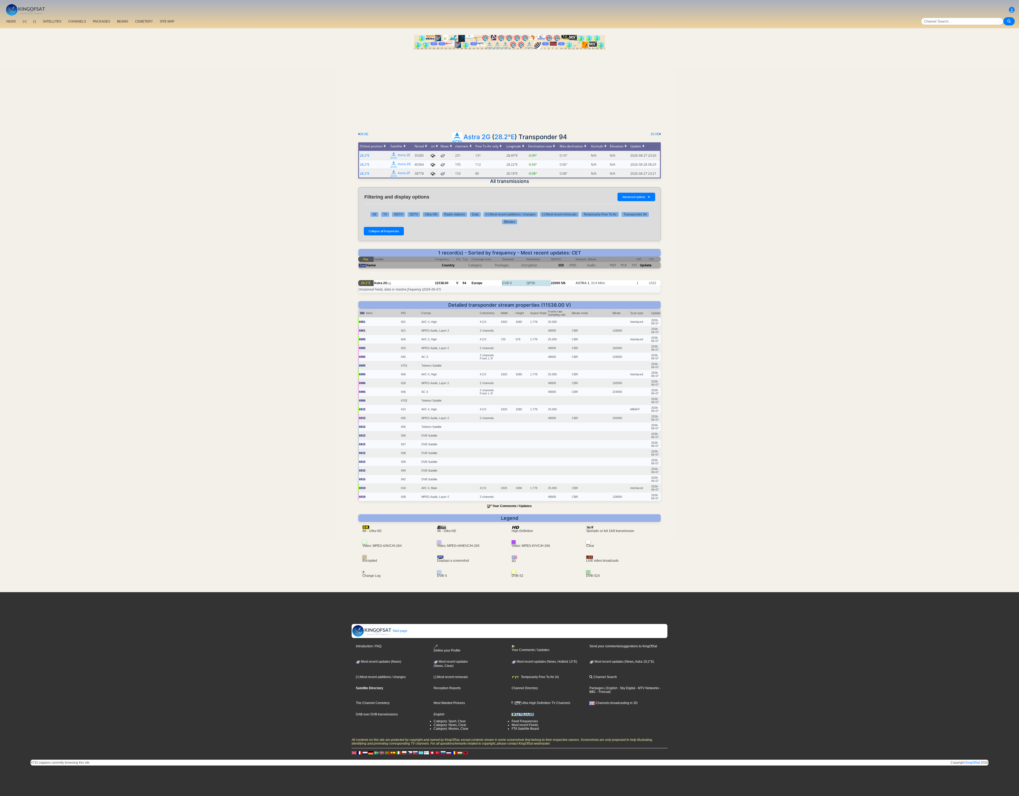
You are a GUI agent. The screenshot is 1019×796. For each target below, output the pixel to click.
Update (645, 265)
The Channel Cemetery (373, 703)
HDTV (398, 214)
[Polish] (404, 753)
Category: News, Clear (450, 725)
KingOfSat (972, 762)
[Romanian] (454, 753)
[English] (354, 753)
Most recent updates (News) (380, 661)
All (374, 214)
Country (448, 265)
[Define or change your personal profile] (1012, 10)
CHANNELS (77, 21)
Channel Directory (525, 688)
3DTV (414, 214)
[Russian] (443, 753)
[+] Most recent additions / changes (511, 214)
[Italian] (398, 753)
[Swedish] (376, 753)
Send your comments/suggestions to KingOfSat (623, 646)
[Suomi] (426, 753)
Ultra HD (431, 214)
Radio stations (454, 214)
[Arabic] (432, 753)
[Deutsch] (370, 753)
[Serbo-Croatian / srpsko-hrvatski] (448, 753)
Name (371, 265)
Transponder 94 (635, 214)
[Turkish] (437, 753)
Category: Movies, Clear (451, 729)
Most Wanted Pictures (449, 703)
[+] (24, 21)
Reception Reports (447, 688)
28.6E (364, 134)
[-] (34, 21)
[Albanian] (465, 753)
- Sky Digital (626, 688)
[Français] (359, 753)
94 (464, 283)
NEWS (11, 21)
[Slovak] (415, 753)
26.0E (655, 134)
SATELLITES (52, 21)
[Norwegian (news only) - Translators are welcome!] (381, 753)
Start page (399, 631)
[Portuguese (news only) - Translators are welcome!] (387, 753)
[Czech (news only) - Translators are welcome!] (409, 753)
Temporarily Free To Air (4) (539, 677)
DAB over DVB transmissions (377, 714)
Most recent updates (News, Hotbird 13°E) (546, 661)
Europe (477, 283)
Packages (596, 688)
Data (475, 214)
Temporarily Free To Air (600, 214)
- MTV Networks (647, 688)
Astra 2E (404, 155)
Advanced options (636, 197)
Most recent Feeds (525, 725)
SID (561, 265)
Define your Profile (447, 650)
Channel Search (605, 677)
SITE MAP (167, 21)
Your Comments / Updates (512, 506)
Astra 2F (404, 173)
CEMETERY (144, 21)
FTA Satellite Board (525, 729)
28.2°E (504, 137)
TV (385, 214)
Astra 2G (477, 137)
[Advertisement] (509, 89)
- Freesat (603, 692)
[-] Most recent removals (559, 214)
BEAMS (122, 21)
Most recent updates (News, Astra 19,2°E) (624, 661)
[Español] (393, 753)
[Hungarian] (459, 753)
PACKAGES (101, 21)
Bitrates (509, 222)
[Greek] (420, 753)
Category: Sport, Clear (450, 721)
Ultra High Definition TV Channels (545, 703)
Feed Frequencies (525, 721)
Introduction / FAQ (368, 646)
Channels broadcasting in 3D (616, 703)
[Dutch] (365, 753)
